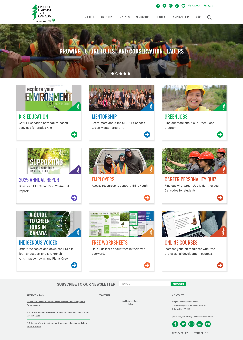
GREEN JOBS (176, 116)
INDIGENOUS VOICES (38, 242)
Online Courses (181, 242)
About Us (90, 17)
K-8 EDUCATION (33, 116)
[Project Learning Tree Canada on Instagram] (171, 5)
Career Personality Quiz (190, 179)
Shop (198, 17)
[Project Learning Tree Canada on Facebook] (158, 5)
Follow (131, 304)
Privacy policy (180, 333)
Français (208, 5)
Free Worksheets (110, 242)
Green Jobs (107, 17)
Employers (124, 17)
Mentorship (142, 17)
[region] (121, 51)
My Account (194, 5)
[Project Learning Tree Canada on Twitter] (164, 5)
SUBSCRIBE (178, 284)
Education (160, 17)
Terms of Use (201, 333)
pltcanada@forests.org (182, 316)
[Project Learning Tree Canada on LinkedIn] (177, 5)
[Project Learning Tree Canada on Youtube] (183, 5)
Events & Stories (180, 17)
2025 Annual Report (40, 179)
